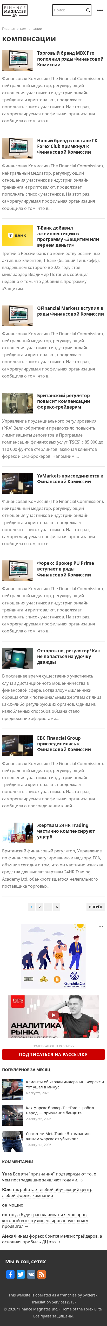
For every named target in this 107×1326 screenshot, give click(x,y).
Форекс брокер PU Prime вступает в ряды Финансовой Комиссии (65, 569)
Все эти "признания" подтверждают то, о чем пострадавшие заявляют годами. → (49, 1176)
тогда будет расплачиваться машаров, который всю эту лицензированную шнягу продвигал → (45, 1220)
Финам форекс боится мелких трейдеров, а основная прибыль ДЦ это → (52, 1239)
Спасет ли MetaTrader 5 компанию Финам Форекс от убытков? (58, 1136)
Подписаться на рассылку (53, 1054)
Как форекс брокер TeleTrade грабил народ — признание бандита (60, 1110)
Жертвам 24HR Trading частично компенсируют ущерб (66, 831)
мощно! (16, 1205)
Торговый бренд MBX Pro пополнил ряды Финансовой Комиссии (70, 58)
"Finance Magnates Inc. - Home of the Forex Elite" (60, 1309)
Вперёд (95, 907)
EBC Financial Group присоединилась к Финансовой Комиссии (64, 743)
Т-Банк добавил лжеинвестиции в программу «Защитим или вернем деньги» (68, 236)
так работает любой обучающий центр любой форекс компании (47, 1192)
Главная (8, 28)
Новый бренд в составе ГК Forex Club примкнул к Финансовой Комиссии (67, 146)
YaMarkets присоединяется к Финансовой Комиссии (70, 478)
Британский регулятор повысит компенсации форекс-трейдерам (63, 401)
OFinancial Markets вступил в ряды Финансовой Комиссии (70, 311)
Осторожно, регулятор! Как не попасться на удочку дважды (68, 656)
